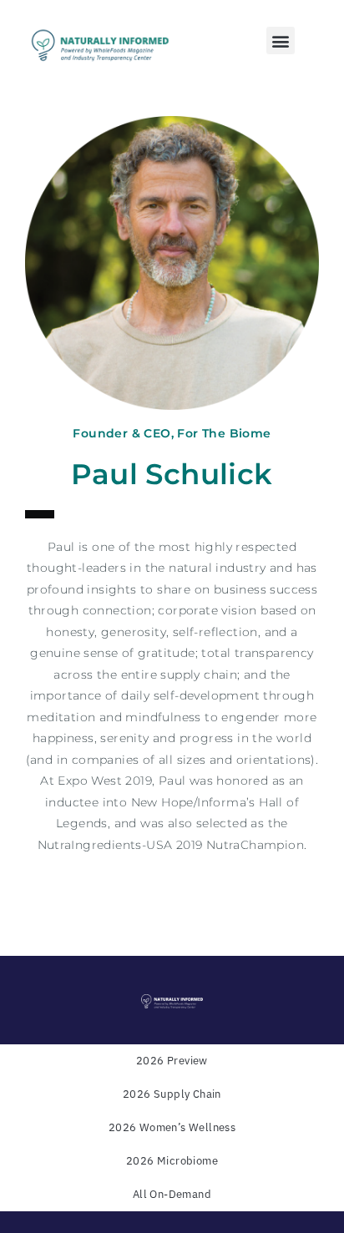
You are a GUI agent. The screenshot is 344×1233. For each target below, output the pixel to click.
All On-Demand (172, 1194)
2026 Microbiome (172, 1161)
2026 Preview (172, 1061)
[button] (280, 40)
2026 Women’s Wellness (172, 1127)
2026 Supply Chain (172, 1094)
